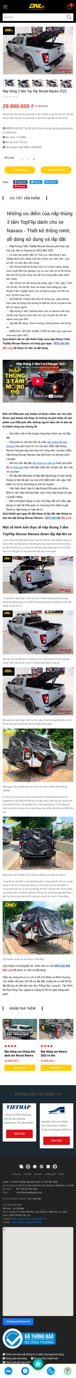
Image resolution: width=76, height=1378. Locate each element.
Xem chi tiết (20, 1067)
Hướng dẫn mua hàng (16, 1358)
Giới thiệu (27, 1174)
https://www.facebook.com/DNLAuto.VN (29, 1219)
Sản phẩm (38, 1174)
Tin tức (61, 1174)
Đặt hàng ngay (20, 170)
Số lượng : (9, 157)
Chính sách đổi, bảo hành (18, 1362)
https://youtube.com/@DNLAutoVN (27, 1222)
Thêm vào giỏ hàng (56, 170)
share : (5, 184)
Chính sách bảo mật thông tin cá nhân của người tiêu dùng (34, 1354)
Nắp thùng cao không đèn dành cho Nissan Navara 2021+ (19, 1055)
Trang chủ (16, 1174)
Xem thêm (19, 1133)
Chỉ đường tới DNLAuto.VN (18, 1321)
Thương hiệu (50, 1174)
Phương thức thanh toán (45, 1358)
